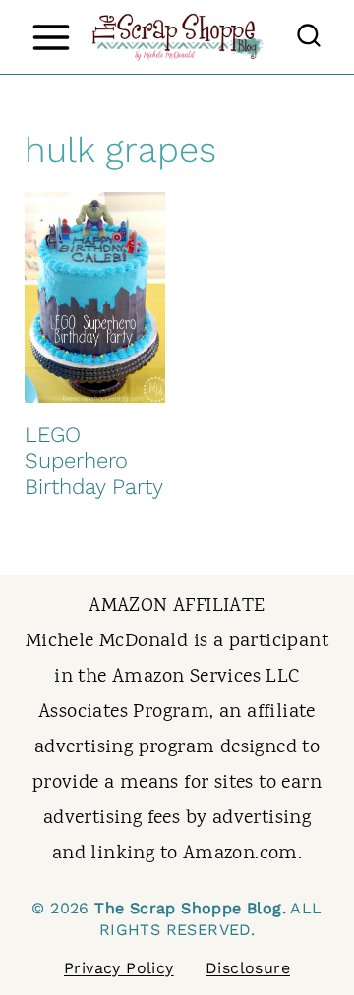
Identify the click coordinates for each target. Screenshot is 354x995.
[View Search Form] (308, 37)
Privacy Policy (119, 968)
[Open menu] (51, 37)
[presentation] (95, 297)
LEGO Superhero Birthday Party (94, 460)
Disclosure (248, 968)
